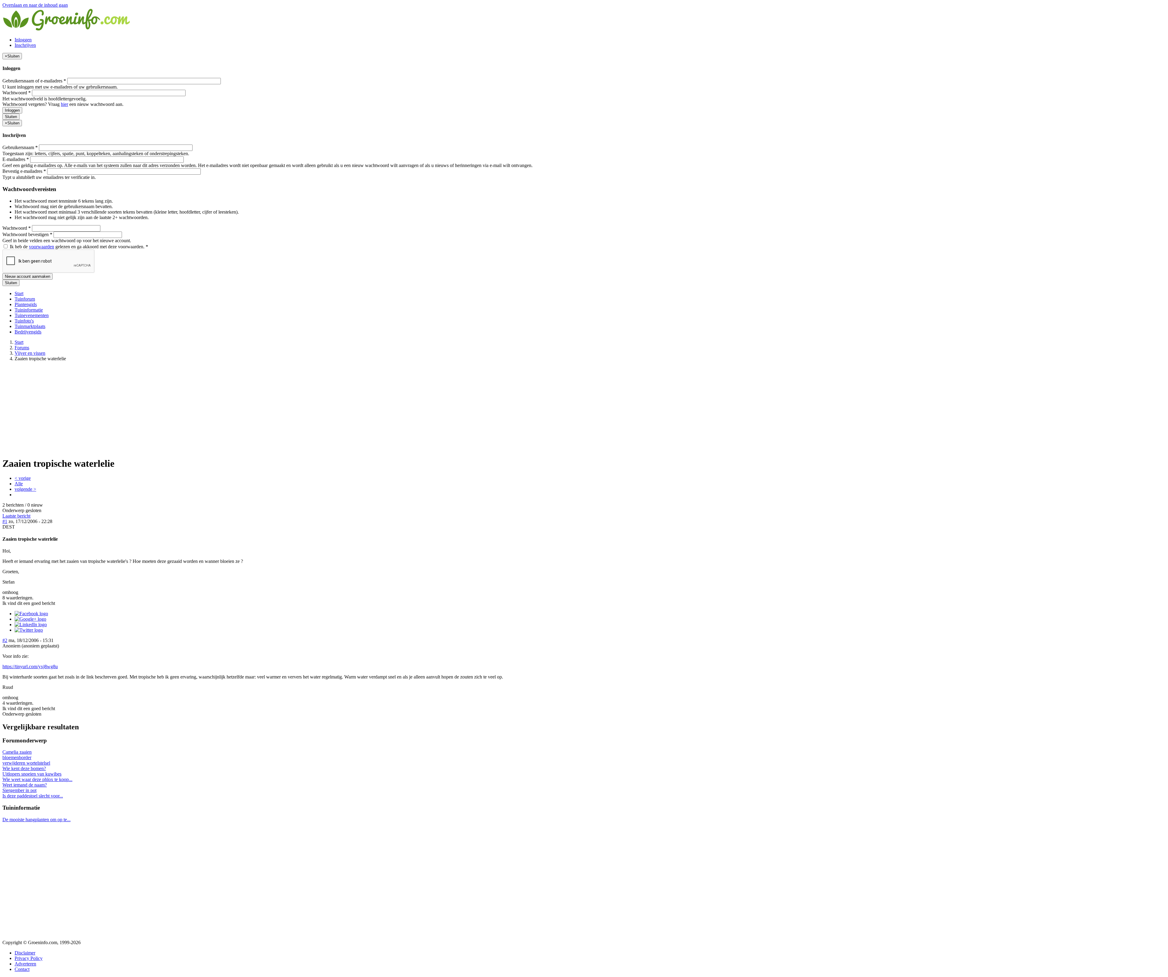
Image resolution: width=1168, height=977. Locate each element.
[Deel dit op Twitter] (29, 630)
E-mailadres (15, 159)
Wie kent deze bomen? (24, 768)
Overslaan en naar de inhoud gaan (35, 5)
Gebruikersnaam (20, 147)
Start (19, 293)
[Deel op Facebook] (31, 613)
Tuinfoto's (24, 320)
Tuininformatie (29, 309)
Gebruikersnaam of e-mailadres (34, 80)
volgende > (25, 489)
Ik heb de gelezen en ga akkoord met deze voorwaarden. (78, 246)
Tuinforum (25, 299)
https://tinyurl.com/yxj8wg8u (30, 666)
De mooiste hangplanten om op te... (36, 819)
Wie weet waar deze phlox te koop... (37, 779)
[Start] (66, 29)
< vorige (23, 478)
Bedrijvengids (28, 331)
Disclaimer (25, 952)
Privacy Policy (29, 958)
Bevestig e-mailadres (24, 171)
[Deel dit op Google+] (30, 619)
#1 (4, 521)
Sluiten (11, 116)
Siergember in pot (19, 790)
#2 (4, 640)
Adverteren (25, 963)
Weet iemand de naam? (24, 784)
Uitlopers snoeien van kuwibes (31, 773)
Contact (22, 969)
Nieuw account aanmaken (27, 276)
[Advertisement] (583, 409)
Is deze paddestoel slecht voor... (32, 795)
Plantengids (26, 304)
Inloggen (23, 39)
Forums (22, 347)
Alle (19, 483)
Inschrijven (25, 45)
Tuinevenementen (32, 315)
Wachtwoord (16, 92)
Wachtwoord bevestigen (27, 234)
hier (64, 104)
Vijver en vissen (30, 353)
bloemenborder (16, 757)
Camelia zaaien (17, 752)
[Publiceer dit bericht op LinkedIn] (31, 624)
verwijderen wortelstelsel (26, 763)
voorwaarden (41, 246)
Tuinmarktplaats (30, 326)
